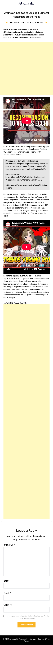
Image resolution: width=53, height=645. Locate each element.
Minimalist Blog (35, 639)
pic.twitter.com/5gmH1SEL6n (29, 180)
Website (7, 605)
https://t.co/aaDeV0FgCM (16, 177)
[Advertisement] (26, 68)
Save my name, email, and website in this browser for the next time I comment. (28, 617)
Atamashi (26, 3)
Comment (9, 545)
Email (7, 593)
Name (6, 581)
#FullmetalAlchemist (36, 177)
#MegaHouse (11, 180)
